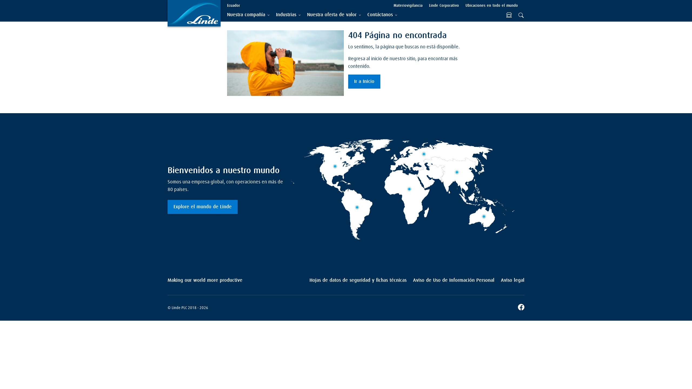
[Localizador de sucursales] (509, 15)
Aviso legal (512, 280)
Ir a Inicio (364, 81)
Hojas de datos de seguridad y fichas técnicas (358, 280)
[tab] (248, 15)
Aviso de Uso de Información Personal (453, 280)
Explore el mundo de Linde (203, 206)
